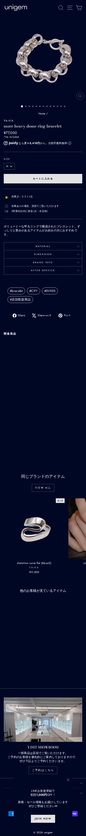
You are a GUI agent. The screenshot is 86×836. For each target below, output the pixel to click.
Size (7, 159)
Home (41, 114)
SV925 (50, 291)
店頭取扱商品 (20, 299)
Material (43, 246)
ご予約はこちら (43, 770)
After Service (43, 270)
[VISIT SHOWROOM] (43, 719)
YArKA (9, 121)
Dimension (43, 254)
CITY (33, 291)
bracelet (16, 291)
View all (43, 488)
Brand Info (43, 262)
